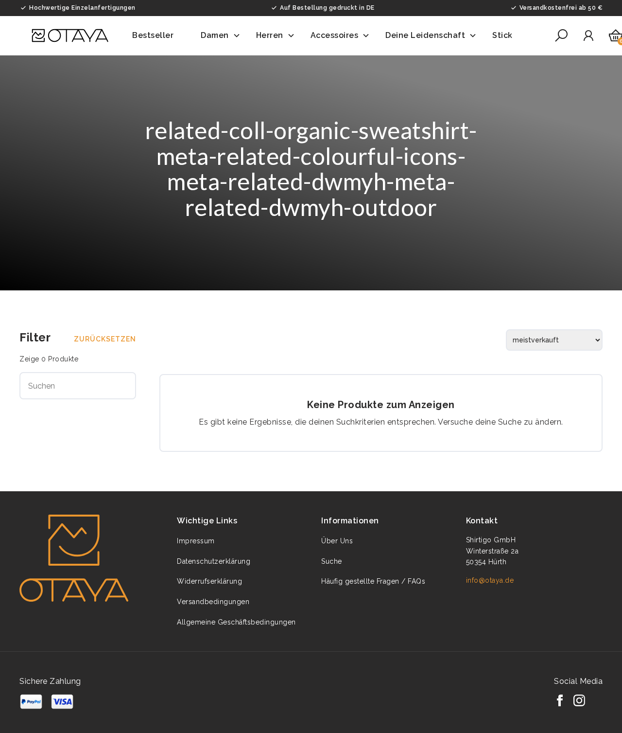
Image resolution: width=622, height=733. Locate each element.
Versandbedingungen (213, 602)
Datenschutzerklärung (213, 561)
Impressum (196, 541)
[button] (158, 35)
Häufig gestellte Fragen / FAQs (373, 581)
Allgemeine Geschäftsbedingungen (236, 622)
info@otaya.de (490, 580)
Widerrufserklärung (209, 581)
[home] (70, 35)
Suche (331, 561)
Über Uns (337, 541)
